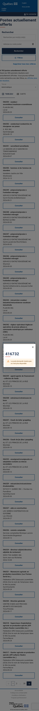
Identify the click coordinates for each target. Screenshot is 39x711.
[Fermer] (33, 347)
